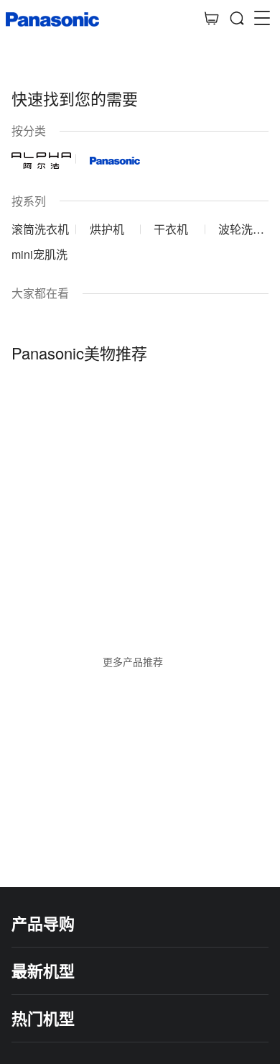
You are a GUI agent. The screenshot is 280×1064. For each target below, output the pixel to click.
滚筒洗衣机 (40, 229)
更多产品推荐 (133, 661)
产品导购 (43, 923)
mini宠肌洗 (39, 254)
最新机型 (43, 970)
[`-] (140, 485)
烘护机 (107, 229)
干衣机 (171, 229)
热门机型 (43, 1017)
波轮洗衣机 (241, 229)
